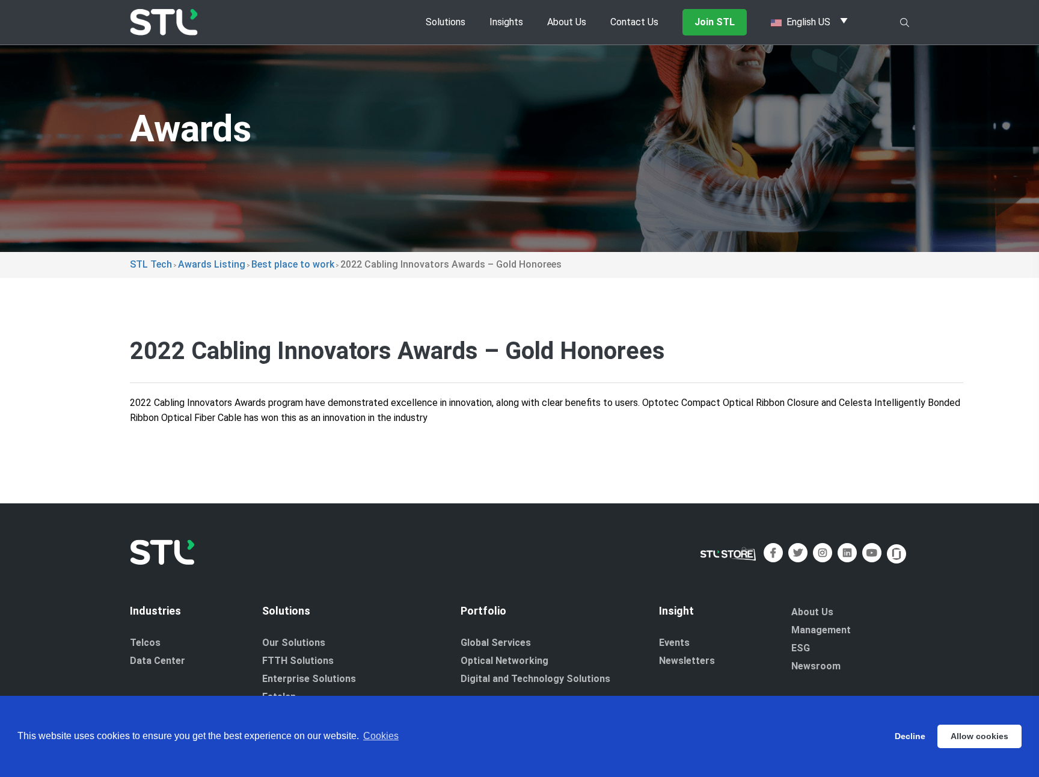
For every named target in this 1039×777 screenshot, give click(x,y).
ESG (800, 648)
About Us (812, 612)
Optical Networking (504, 660)
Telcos (145, 642)
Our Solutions (293, 642)
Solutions (445, 22)
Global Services (496, 642)
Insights (506, 22)
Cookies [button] (381, 736)
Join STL (714, 22)
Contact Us (634, 22)
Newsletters (687, 660)
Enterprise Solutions (309, 678)
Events (674, 642)
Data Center (157, 660)
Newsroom (816, 666)
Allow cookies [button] (979, 736)
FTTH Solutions (298, 660)
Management (821, 630)
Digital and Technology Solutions (535, 678)
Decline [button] (910, 736)
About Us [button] (566, 22)
